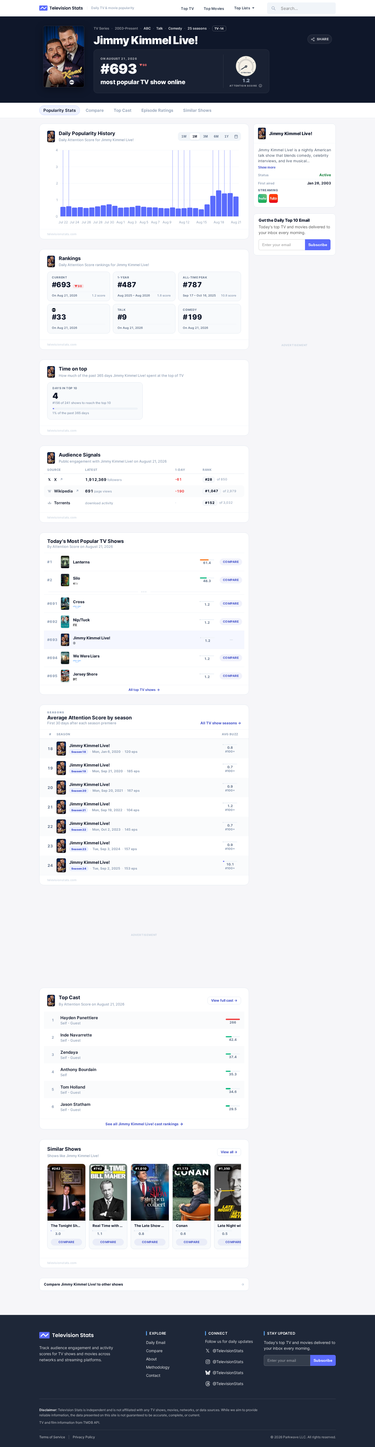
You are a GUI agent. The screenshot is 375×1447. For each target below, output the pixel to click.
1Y (227, 136)
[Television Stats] (61, 8)
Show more (267, 167)
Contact (153, 1375)
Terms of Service (52, 1437)
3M (205, 136)
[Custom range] (236, 136)
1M (194, 136)
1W (183, 136)
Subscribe (317, 245)
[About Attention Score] (260, 86)
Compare (154, 1350)
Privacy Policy (84, 1437)
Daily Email (155, 1342)
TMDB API (91, 1422)
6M (216, 136)
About (151, 1359)
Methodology (158, 1367)
